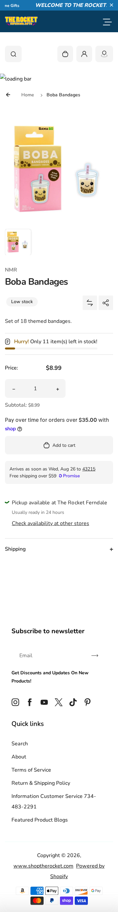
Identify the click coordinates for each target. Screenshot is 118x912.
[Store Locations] (104, 54)
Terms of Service (31, 770)
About (18, 756)
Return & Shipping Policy (40, 783)
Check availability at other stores (50, 523)
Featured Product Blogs (39, 820)
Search (19, 743)
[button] (111, 5)
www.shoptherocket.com (43, 866)
